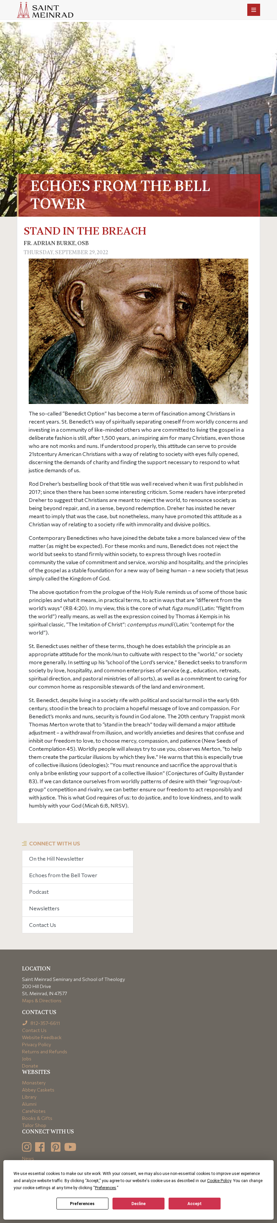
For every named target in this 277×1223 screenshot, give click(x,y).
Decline (138, 1203)
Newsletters (44, 908)
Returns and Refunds (44, 1051)
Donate (30, 1066)
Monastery (34, 1082)
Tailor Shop (34, 1125)
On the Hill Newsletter (56, 858)
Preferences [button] (105, 1187)
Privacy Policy (36, 1044)
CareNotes (34, 1111)
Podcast (39, 891)
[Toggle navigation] (253, 10)
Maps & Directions (41, 1000)
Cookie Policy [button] (219, 1180)
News (28, 1158)
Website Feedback (41, 1037)
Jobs (26, 1058)
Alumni (29, 1104)
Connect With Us (54, 843)
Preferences (82, 1203)
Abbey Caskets (38, 1090)
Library (29, 1097)
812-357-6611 (44, 1023)
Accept (194, 1203)
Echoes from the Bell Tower (63, 875)
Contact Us (42, 924)
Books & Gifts (37, 1118)
